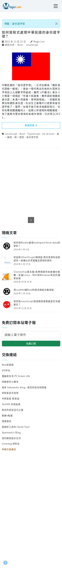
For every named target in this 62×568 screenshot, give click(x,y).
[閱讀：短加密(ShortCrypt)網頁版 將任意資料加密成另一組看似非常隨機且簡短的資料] (7, 260)
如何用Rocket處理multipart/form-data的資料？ (37, 244)
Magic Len (39, 41)
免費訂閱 (31, 343)
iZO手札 (6, 370)
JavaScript (32, 44)
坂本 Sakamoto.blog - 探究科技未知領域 (24, 387)
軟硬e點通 (7, 415)
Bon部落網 (8, 364)
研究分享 (10, 44)
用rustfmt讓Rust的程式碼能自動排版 (34, 289)
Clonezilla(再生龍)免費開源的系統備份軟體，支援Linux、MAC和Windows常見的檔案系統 (37, 275)
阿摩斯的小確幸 (10, 381)
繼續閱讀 (30, 125)
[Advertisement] (31, 182)
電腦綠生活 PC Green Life (16, 376)
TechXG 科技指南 (11, 404)
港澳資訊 (7, 421)
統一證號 (19, 137)
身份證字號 (32, 137)
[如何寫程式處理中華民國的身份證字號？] (31, 66)
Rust (20, 44)
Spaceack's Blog (11, 432)
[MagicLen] (10, 5)
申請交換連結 (9, 449)
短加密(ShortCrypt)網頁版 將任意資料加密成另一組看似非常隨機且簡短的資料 (37, 259)
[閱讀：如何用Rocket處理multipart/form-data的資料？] (7, 245)
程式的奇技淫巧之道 (12, 409)
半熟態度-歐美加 (10, 398)
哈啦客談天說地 (10, 392)
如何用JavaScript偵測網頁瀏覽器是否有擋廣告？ (37, 303)
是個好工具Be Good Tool (16, 426)
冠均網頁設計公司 (11, 438)
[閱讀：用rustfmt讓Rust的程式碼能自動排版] (7, 291)
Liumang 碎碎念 (11, 443)
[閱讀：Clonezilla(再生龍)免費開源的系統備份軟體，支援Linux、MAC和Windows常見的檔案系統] (7, 276)
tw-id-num (48, 133)
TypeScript (33, 133)
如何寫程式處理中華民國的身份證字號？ (31, 34)
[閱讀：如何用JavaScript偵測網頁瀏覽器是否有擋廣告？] (7, 304)
